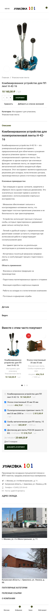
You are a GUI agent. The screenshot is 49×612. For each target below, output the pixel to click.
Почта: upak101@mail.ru (15, 491)
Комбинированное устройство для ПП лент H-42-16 (12, 362)
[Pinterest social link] (24, 2)
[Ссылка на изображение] (17, 466)
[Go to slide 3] (27, 385)
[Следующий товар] (45, 77)
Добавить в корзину (16, 447)
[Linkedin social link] (27, 2)
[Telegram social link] (30, 2)
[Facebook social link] (18, 2)
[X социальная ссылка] (21, 2)
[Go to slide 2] (24, 385)
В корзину (20, 98)
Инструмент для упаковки (23, 111)
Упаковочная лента (20, 77)
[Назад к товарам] (42, 77)
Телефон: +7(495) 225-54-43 (16, 487)
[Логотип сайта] (24, 8)
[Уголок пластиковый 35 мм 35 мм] (36, 345)
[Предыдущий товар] (39, 77)
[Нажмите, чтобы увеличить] (6, 69)
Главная (5, 77)
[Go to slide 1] (22, 385)
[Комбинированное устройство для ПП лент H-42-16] (13, 345)
